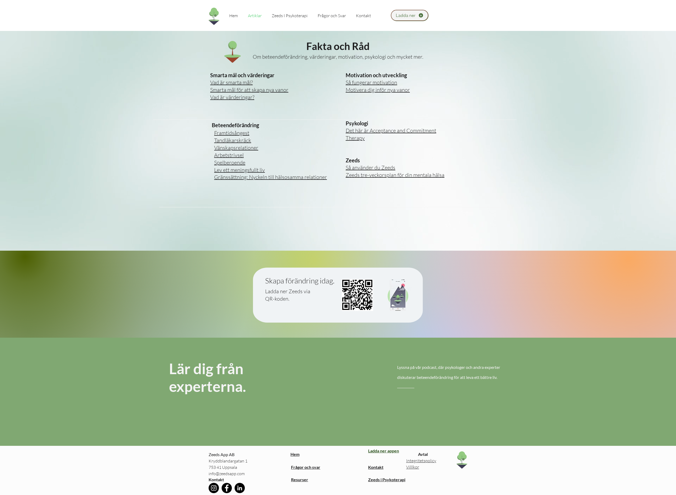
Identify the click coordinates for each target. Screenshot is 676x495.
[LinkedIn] (239, 488)
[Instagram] (214, 488)
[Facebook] (227, 488)
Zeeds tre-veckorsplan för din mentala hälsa (395, 175)
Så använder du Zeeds (370, 167)
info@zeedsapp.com (227, 473)
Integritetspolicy (421, 460)
